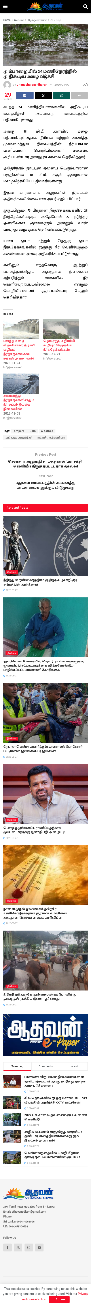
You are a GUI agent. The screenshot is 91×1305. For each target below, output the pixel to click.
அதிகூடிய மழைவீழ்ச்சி (19, 437)
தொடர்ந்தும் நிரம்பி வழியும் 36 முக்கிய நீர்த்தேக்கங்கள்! (59, 345)
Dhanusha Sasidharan (32, 84)
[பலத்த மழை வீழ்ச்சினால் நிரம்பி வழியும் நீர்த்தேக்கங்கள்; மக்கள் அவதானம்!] (21, 329)
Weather (47, 431)
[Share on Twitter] (43, 95)
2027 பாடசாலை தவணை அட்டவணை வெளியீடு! (55, 1117)
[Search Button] (85, 6)
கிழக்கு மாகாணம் (37, 20)
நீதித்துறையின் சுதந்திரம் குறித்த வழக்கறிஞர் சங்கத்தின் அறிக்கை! (40, 582)
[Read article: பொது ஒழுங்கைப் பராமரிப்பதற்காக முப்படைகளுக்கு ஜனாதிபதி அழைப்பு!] (45, 794)
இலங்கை (19, 20)
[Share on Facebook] (25, 95)
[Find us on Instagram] (29, 1247)
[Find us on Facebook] (7, 1247)
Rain (33, 431)
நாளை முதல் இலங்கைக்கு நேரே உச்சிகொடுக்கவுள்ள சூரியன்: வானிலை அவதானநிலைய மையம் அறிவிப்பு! (35, 913)
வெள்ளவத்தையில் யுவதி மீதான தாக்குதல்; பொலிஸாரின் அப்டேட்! (52, 1155)
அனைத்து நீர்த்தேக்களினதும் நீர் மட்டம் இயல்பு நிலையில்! (18, 403)
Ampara (19, 431)
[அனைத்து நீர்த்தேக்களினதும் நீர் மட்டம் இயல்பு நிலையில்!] (21, 384)
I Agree (59, 1299)
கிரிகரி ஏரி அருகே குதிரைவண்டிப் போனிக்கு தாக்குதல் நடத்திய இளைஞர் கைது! (39, 996)
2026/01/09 (62, 84)
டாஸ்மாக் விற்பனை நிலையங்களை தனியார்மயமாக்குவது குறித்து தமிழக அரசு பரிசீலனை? (54, 1081)
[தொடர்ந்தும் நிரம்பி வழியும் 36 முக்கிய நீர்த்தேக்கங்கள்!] (61, 329)
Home (7, 20)
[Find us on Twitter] (18, 1247)
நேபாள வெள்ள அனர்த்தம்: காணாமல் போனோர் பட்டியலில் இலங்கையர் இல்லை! (42, 749)
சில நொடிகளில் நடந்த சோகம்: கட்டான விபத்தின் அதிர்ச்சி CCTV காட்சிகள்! (55, 1100)
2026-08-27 (11, 590)
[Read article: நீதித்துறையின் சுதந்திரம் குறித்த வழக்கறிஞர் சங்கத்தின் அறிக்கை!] (45, 546)
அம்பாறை (56, 20)
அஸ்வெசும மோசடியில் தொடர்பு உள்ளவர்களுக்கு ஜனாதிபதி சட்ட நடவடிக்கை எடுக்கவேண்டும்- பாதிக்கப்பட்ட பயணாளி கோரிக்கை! (43, 665)
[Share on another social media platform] (79, 95)
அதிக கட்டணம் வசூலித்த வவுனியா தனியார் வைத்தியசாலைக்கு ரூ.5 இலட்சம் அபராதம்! (53, 1136)
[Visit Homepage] (45, 6)
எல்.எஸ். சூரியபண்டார (51, 437)
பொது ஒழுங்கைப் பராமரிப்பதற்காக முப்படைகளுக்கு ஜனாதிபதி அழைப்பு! (33, 830)
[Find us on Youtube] (39, 1247)
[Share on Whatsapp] (61, 95)
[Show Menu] (5, 6)
